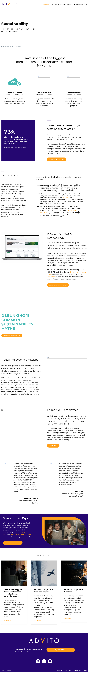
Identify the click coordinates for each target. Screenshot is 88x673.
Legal (85, 670)
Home (3, 46)
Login (77, 4)
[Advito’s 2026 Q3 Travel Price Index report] (44, 573)
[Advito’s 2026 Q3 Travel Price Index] (74, 573)
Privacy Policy (68, 670)
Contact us (51, 277)
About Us (70, 4)
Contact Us (82, 4)
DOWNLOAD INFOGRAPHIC (11, 335)
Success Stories (55, 4)
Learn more (53, 446)
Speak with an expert (56, 159)
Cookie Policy (78, 670)
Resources (63, 4)
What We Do (45, 4)
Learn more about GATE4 (58, 285)
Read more (7, 620)
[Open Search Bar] (87, 4)
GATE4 (65, 198)
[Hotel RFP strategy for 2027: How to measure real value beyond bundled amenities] (14, 573)
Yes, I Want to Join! (60, 650)
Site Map (59, 670)
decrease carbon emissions (21, 534)
